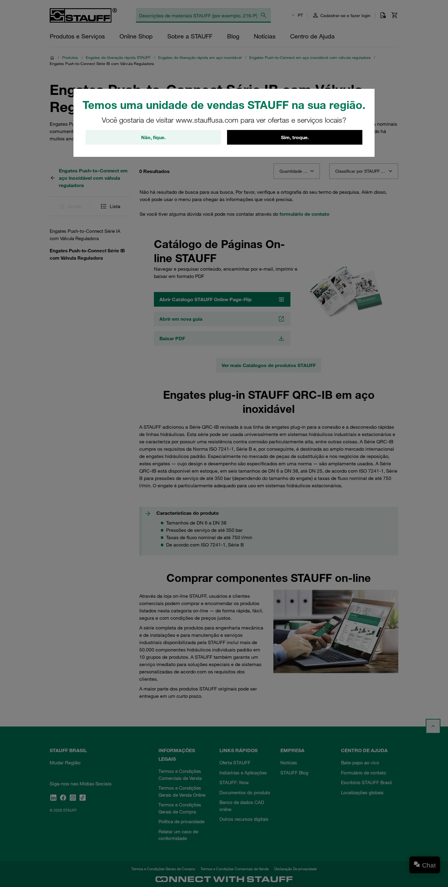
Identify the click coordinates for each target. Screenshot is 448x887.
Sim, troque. (295, 137)
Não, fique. (153, 137)
